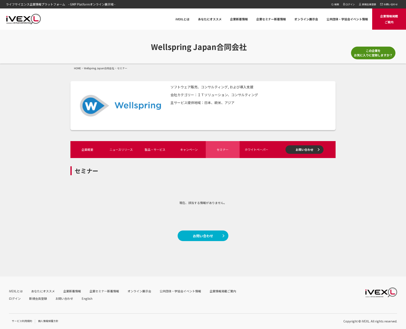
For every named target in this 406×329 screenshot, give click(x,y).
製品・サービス (155, 149)
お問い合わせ (304, 149)
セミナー (223, 149)
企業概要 (87, 149)
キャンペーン (189, 149)
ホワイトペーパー (256, 149)
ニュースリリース (121, 149)
